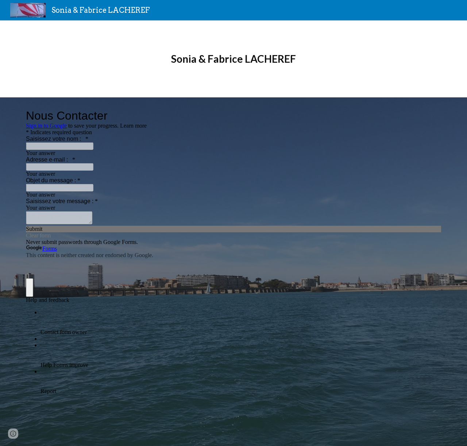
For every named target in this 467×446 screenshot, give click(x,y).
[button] (13, 433)
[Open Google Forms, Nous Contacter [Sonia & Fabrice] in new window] (430, 115)
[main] (233, 59)
